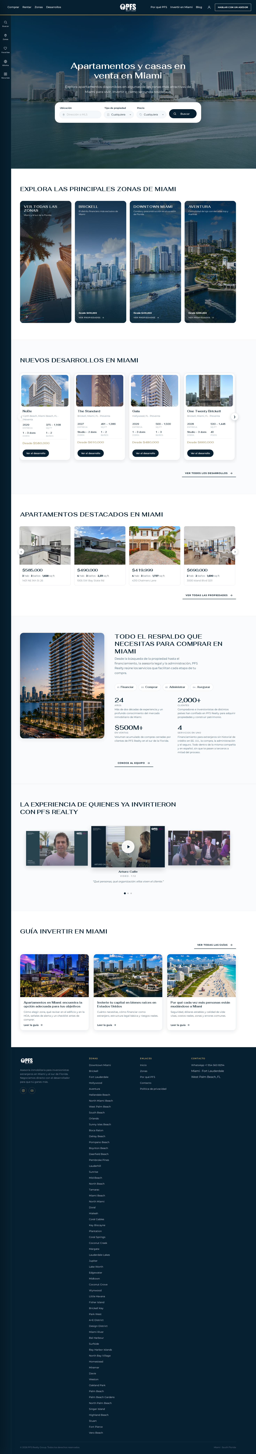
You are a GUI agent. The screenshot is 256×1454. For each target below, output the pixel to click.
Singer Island (97, 1409)
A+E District (96, 1320)
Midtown (94, 1278)
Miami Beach (97, 1195)
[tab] (125, 893)
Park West (95, 1314)
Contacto (145, 1082)
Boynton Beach (98, 1148)
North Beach (96, 1183)
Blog (199, 7)
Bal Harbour (96, 1337)
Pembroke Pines (99, 1160)
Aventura (94, 1088)
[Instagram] (23, 1090)
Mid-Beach (95, 1177)
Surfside (94, 1343)
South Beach (97, 1112)
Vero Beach (96, 1432)
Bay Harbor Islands (100, 1349)
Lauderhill (95, 1165)
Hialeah (93, 1213)
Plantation (95, 1231)
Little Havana (97, 1296)
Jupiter (93, 1260)
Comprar (13, 7)
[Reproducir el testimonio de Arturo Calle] (128, 846)
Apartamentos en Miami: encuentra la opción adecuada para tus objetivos (53, 1004)
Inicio (143, 1065)
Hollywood (95, 1082)
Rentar (26, 7)
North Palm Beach (100, 1403)
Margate (94, 1248)
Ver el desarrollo (35, 453)
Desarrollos (53, 7)
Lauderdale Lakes (99, 1254)
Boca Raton (96, 1130)
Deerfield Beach (98, 1154)
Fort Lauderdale (98, 1077)
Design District (98, 1326)
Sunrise (93, 1171)
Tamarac (94, 1189)
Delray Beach (97, 1136)
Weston (93, 1379)
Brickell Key (96, 1308)
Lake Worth (96, 1266)
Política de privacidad (153, 1088)
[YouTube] (32, 1090)
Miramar (94, 1367)
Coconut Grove (98, 1284)
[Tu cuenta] (209, 7)
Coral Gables (96, 1219)
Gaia (136, 411)
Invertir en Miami (181, 7)
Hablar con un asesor (233, 7)
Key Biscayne (97, 1225)
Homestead (96, 1361)
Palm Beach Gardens (102, 1397)
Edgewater (95, 1272)
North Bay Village (100, 1355)
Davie (92, 1373)
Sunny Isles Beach (100, 1124)
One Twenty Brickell (204, 411)
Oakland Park (97, 1385)
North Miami (96, 1201)
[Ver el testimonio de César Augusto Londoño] (57, 848)
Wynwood (95, 1290)
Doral (92, 1207)
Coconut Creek (98, 1243)
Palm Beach (96, 1391)
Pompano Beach (99, 1142)
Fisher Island (96, 1302)
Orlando (94, 1118)
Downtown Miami (100, 1065)
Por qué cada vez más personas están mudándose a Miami (200, 1004)
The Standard (88, 411)
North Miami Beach (101, 1100)
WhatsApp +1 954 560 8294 (207, 1065)
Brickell (93, 1071)
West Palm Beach (100, 1106)
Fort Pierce (96, 1426)
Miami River (96, 1332)
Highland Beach (98, 1415)
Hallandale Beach (99, 1094)
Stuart (93, 1420)
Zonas (39, 7)
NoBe (27, 411)
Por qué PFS (159, 7)
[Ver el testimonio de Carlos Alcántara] (199, 848)
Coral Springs (97, 1237)
